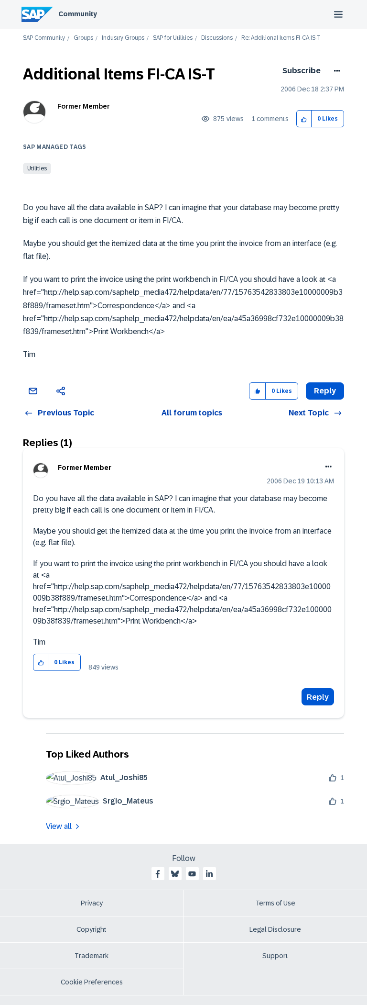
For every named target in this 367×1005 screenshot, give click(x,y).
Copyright (91, 929)
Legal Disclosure (275, 929)
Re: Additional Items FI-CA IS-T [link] (281, 38)
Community (77, 14)
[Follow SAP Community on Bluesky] (175, 874)
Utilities (37, 168)
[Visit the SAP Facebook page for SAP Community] (158, 874)
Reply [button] (325, 391)
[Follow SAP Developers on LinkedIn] (209, 874)
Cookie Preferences (92, 982)
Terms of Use (275, 903)
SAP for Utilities (173, 38)
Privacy (92, 903)
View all (59, 826)
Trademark (91, 956)
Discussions (217, 38)
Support (275, 956)
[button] (304, 119)
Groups (83, 38)
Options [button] (335, 71)
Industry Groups (123, 38)
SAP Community (44, 38)
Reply (318, 697)
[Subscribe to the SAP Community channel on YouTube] (192, 874)
